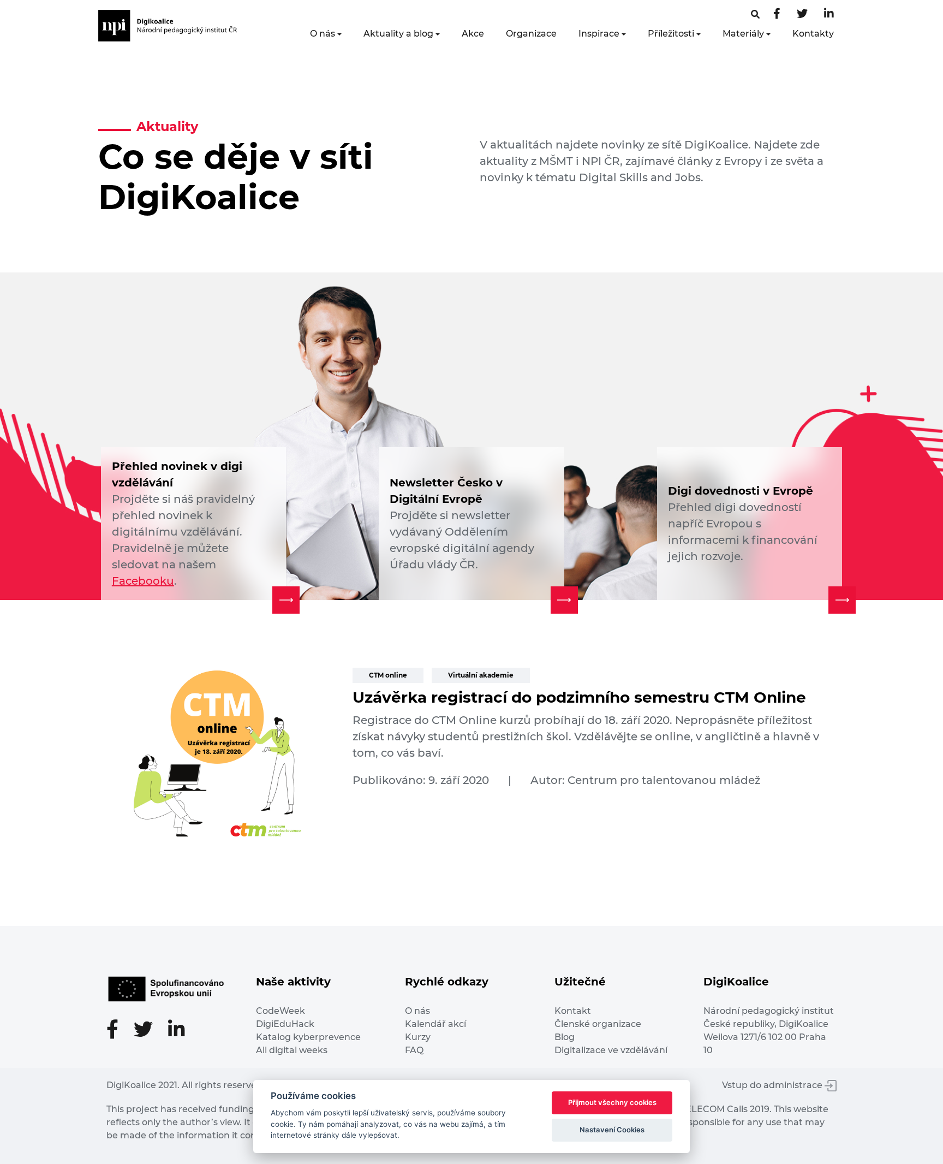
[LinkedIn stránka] (829, 14)
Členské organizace (597, 1024)
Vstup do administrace (773, 1085)
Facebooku (143, 580)
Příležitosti (671, 33)
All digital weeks (291, 1050)
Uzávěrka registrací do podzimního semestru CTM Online (579, 697)
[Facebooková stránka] (755, 14)
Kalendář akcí (435, 1024)
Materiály (743, 33)
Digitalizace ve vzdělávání (610, 1050)
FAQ (414, 1050)
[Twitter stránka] (802, 14)
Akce (473, 33)
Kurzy (418, 1037)
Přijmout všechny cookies (612, 1102)
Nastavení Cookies (612, 1129)
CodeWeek (280, 1011)
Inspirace (598, 33)
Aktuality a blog (398, 33)
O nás (322, 33)
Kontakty (813, 33)
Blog (564, 1037)
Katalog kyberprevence (308, 1037)
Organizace (531, 33)
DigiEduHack (285, 1024)
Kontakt (572, 1011)
